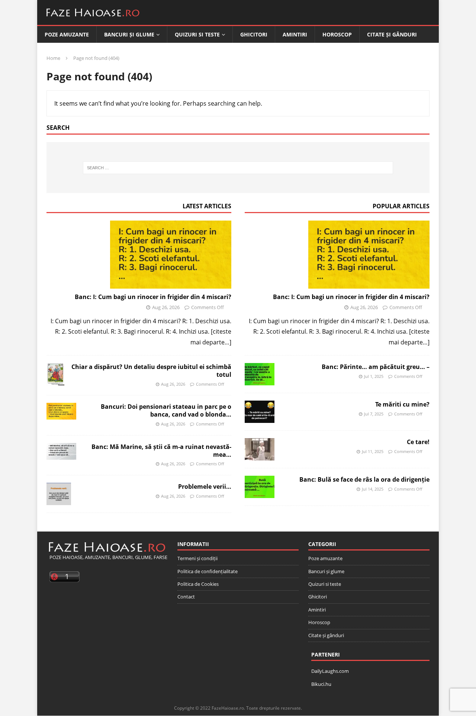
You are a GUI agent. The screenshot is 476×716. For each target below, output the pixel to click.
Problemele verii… (204, 486)
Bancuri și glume (129, 34)
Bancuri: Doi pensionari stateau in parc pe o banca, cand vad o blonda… (166, 410)
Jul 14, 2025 (372, 489)
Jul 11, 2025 (372, 451)
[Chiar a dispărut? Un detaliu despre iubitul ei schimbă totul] (55, 374)
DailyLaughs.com (330, 671)
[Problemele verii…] (58, 494)
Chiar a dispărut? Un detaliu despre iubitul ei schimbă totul (151, 371)
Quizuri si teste (197, 34)
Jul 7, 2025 (373, 414)
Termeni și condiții (197, 558)
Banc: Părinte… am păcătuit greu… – (376, 367)
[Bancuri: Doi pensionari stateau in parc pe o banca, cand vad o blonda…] (61, 411)
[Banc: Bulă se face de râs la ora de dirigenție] (259, 487)
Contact (186, 596)
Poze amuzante (67, 34)
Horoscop (337, 34)
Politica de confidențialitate (207, 571)
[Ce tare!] (259, 449)
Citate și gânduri (392, 34)
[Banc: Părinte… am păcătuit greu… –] (259, 374)
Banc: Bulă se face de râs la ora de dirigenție (364, 479)
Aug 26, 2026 (166, 307)
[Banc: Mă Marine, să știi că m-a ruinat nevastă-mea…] (61, 451)
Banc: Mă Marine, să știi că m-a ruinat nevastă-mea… (161, 451)
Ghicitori (253, 34)
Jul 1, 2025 (373, 376)
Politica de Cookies (198, 584)
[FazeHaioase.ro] (93, 19)
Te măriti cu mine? (402, 404)
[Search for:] (238, 167)
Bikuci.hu (321, 684)
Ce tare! (418, 442)
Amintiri (295, 34)
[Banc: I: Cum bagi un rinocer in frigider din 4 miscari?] (138, 255)
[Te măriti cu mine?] (259, 412)
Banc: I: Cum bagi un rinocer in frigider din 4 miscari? (153, 297)
